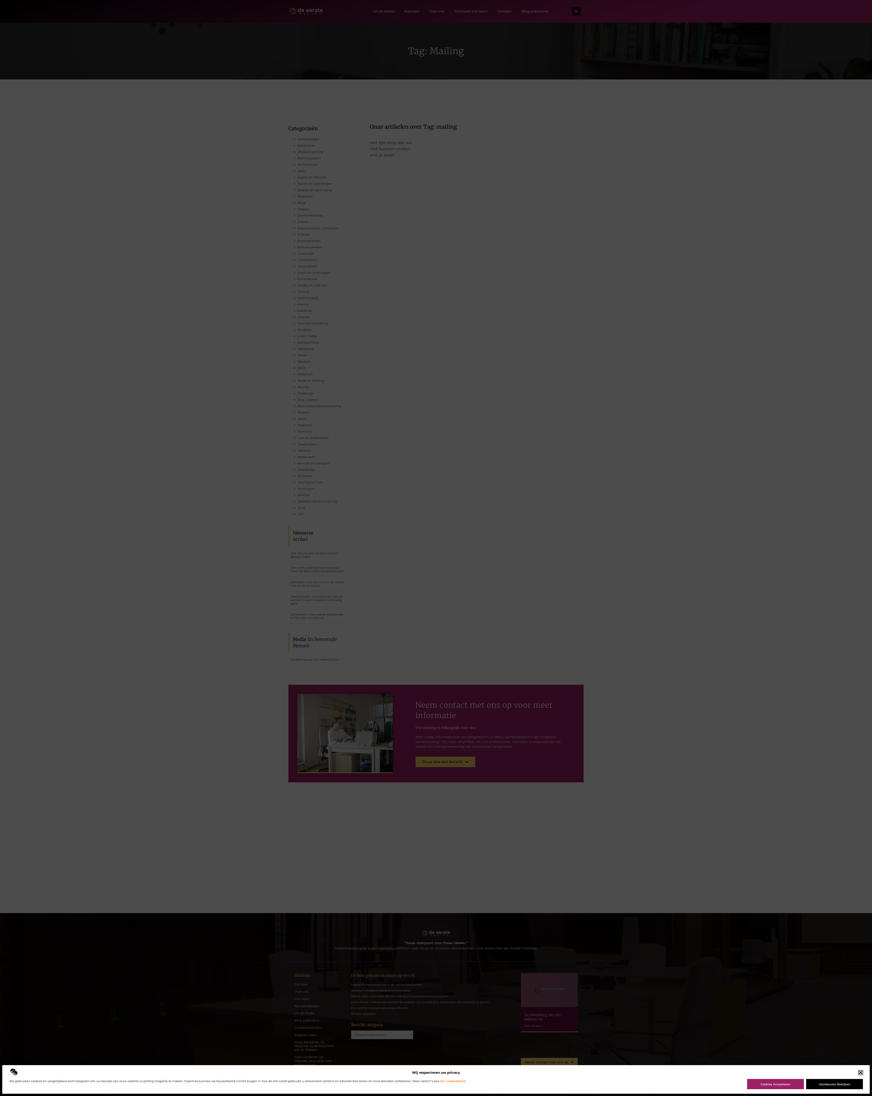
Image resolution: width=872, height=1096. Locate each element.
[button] (860, 1072)
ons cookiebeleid (452, 1081)
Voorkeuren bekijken (834, 1084)
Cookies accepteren (775, 1084)
